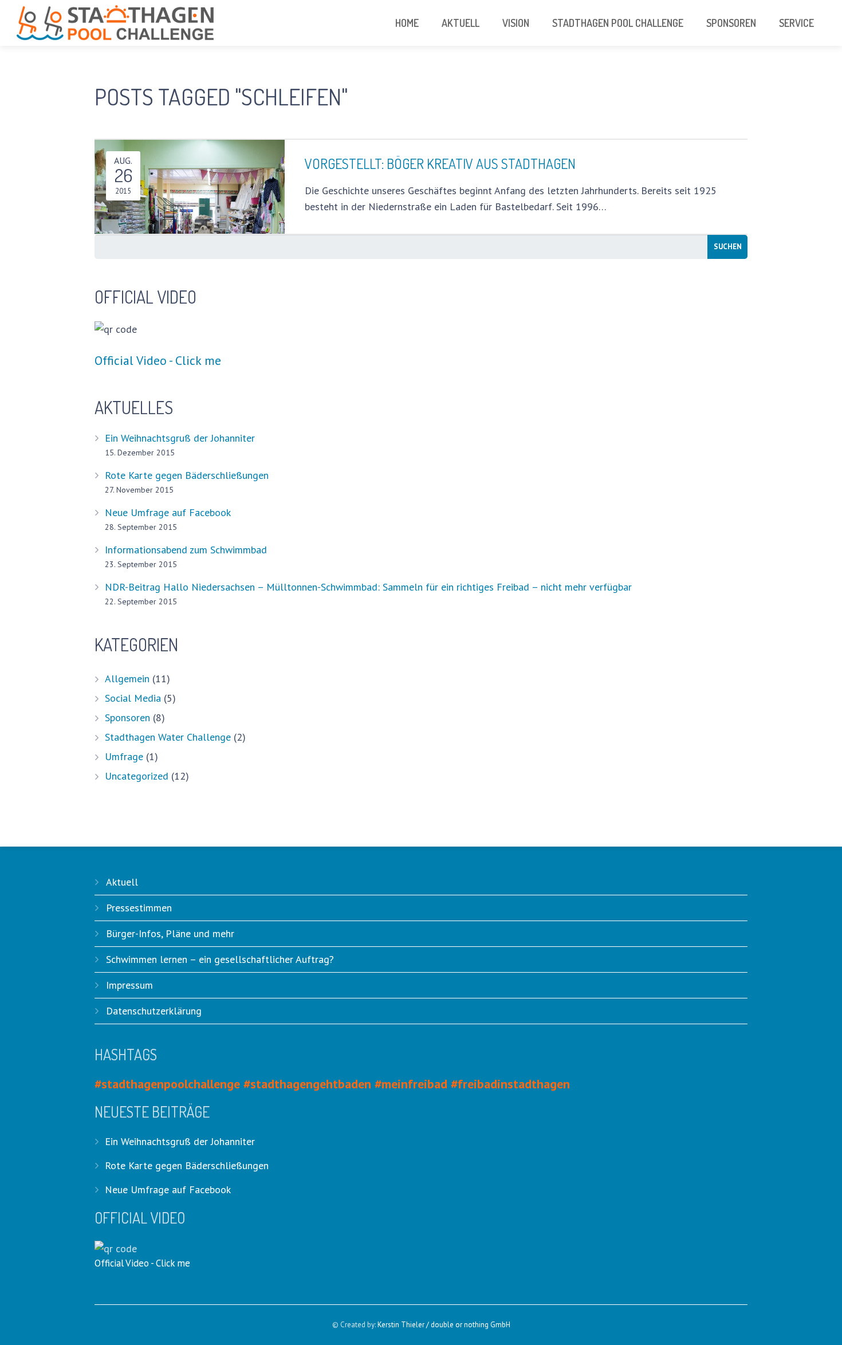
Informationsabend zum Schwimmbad (186, 549)
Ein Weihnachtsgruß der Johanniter (180, 438)
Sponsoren (127, 717)
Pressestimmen (139, 907)
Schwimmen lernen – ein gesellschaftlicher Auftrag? (220, 959)
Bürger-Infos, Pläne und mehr (170, 933)
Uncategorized (136, 775)
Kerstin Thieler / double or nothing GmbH (443, 1325)
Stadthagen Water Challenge (168, 737)
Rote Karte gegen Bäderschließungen (187, 475)
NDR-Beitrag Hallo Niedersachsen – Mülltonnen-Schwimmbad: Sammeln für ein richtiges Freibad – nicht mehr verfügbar (368, 586)
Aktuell (122, 881)
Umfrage (124, 756)
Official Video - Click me (158, 360)
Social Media (133, 698)
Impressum (129, 985)
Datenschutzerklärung (154, 1010)
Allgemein (127, 678)
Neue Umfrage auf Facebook (168, 512)
